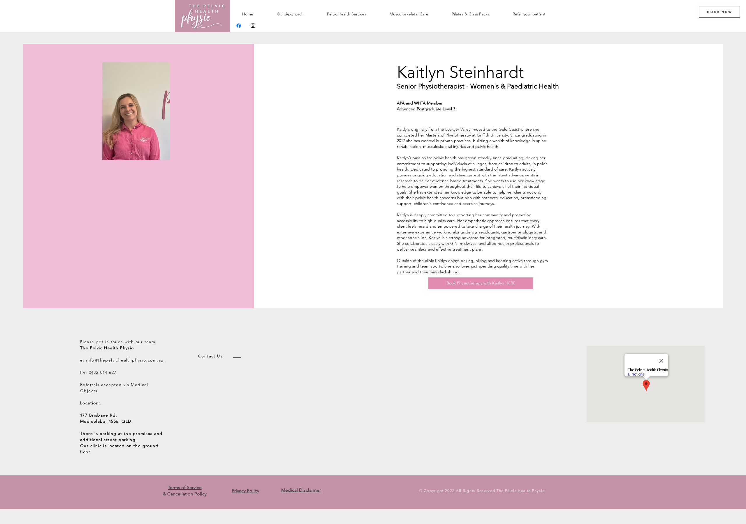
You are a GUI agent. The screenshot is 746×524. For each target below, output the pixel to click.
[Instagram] (253, 26)
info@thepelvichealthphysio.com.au (124, 360)
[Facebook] (239, 26)
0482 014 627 (103, 372)
